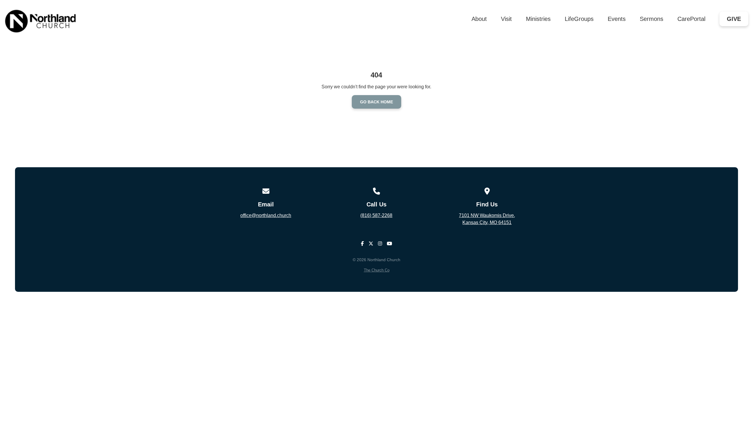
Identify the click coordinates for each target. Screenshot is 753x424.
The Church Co (376, 270)
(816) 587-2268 (376, 215)
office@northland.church (265, 215)
